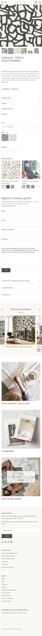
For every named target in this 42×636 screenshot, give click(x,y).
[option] (21, 26)
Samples (4, 114)
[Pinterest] (5, 542)
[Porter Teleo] (21, 2)
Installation (6, 295)
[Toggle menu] (2, 2)
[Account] (35, 2)
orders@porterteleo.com (9, 206)
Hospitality (5, 561)
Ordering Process (7, 109)
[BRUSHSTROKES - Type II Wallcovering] (20, 330)
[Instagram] (2, 542)
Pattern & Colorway (8, 229)
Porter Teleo (8, 629)
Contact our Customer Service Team (15, 281)
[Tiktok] (8, 542)
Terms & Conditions (7, 598)
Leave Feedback (6, 601)
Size (3, 122)
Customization (7, 288)
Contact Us (5, 584)
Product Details (6, 98)
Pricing (4, 103)
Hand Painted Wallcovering (10, 553)
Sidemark (5, 239)
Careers (4, 587)
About (3, 579)
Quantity (4, 147)
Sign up (6, 536)
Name (3, 211)
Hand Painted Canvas (8, 559)
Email (3, 220)
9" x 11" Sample (8, 127)
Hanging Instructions (8, 567)
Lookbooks (5, 564)
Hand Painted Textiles (8, 556)
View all (21, 312)
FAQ (3, 581)
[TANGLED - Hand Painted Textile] (31, 169)
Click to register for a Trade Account (14, 613)
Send (6, 270)
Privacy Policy (6, 595)
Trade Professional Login (9, 590)
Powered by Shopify (16, 629)
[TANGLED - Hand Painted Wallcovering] (11, 169)
